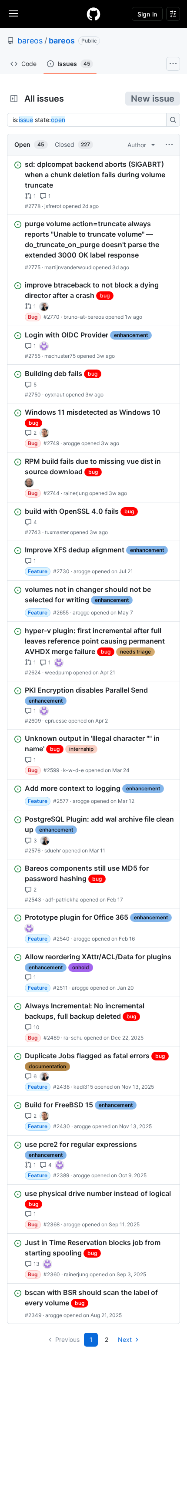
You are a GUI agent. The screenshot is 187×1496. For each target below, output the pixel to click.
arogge (71, 443)
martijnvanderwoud (67, 267)
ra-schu (73, 1037)
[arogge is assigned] (44, 433)
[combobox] (89, 119)
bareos (30, 40)
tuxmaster (57, 532)
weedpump (58, 672)
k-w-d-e (73, 770)
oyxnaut (54, 394)
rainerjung (75, 493)
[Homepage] (93, 14)
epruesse (56, 720)
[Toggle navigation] (13, 13)
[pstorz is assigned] (29, 483)
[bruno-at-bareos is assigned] (44, 306)
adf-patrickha (62, 899)
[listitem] (93, 185)
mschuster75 (60, 356)
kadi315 (83, 1086)
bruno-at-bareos (83, 317)
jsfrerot (52, 206)
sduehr (52, 850)
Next (125, 1339)
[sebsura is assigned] (44, 346)
